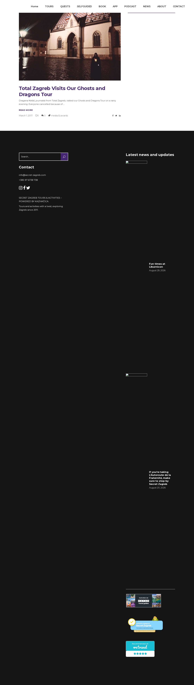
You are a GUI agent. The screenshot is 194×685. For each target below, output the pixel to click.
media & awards (59, 115)
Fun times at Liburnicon (157, 265)
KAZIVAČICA (42, 201)
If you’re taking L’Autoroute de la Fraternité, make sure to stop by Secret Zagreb (160, 478)
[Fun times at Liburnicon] (136, 267)
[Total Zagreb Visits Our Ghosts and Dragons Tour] (70, 43)
